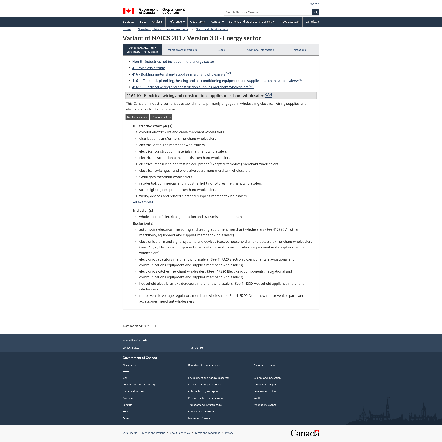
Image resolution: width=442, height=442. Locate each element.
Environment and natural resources (208, 377)
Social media (130, 433)
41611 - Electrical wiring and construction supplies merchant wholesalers (190, 87)
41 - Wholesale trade (148, 67)
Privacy (229, 433)
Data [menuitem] (143, 21)
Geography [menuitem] (197, 21)
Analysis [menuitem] (157, 21)
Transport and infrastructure (205, 404)
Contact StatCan (132, 347)
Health (126, 411)
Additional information (260, 49)
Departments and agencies (204, 365)
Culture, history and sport (203, 391)
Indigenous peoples (265, 384)
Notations (300, 49)
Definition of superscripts (182, 49)
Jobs (125, 377)
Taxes (126, 418)
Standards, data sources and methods (163, 29)
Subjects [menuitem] (128, 21)
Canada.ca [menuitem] (312, 21)
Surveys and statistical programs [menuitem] (250, 21)
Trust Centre (195, 347)
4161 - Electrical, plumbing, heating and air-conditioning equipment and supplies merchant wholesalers (214, 80)
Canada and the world (201, 411)
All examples (143, 202)
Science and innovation (267, 377)
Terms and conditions (207, 433)
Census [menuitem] (215, 21)
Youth (257, 398)
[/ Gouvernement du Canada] (154, 11)
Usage (221, 49)
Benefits (127, 404)
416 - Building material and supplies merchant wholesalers (179, 74)
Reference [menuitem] (175, 21)
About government (265, 365)
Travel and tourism (134, 391)
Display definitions (137, 116)
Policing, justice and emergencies (207, 398)
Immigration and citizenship (139, 384)
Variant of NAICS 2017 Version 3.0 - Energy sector (142, 49)
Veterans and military (266, 391)
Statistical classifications (212, 29)
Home (127, 29)
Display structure (161, 116)
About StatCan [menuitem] (290, 21)
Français (314, 4)
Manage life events (265, 404)
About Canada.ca (180, 433)
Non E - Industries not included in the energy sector (173, 61)
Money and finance (199, 418)
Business (128, 398)
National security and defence (205, 384)
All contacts (129, 365)
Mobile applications (153, 433)
